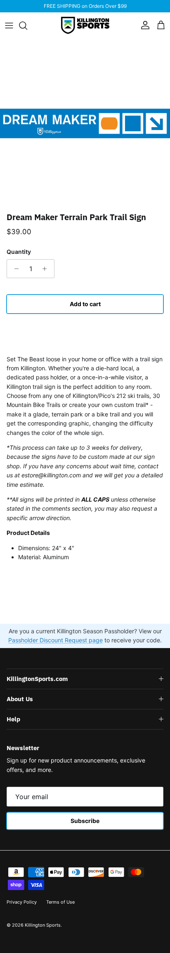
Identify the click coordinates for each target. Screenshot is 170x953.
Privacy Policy (22, 902)
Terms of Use (60, 902)
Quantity (19, 251)
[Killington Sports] (85, 25)
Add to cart (85, 303)
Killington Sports (43, 925)
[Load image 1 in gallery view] (85, 123)
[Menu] (9, 25)
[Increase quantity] (47, 269)
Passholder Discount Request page (55, 640)
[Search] (27, 25)
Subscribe (85, 820)
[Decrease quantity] (14, 269)
